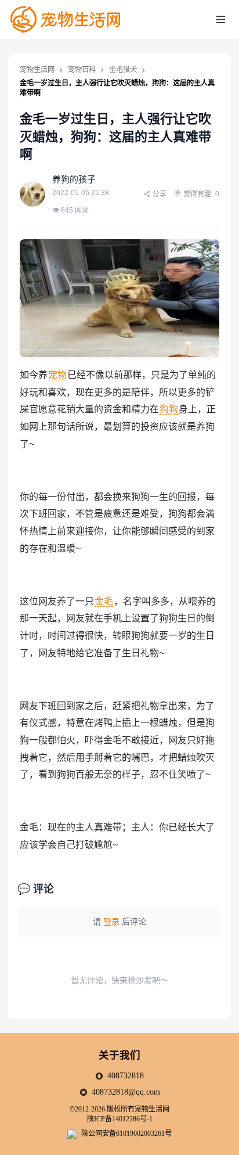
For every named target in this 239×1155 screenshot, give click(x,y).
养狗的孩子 (74, 179)
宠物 (57, 375)
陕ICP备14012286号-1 (120, 1119)
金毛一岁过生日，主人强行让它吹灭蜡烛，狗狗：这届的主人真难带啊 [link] (117, 88)
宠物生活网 (37, 70)
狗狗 (169, 409)
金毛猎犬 (123, 70)
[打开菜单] (221, 19)
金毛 (104, 601)
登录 (111, 921)
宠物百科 (82, 70)
